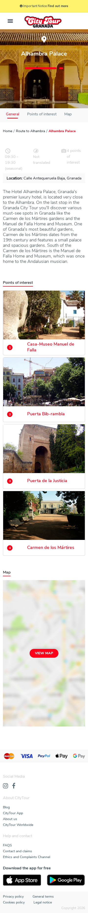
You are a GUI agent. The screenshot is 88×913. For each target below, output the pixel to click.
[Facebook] (13, 786)
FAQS (7, 845)
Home (7, 131)
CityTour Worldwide (18, 825)
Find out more (58, 6)
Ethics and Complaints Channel (26, 857)
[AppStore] (22, 880)
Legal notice (42, 902)
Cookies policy (14, 902)
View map (44, 653)
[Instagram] (5, 786)
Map (68, 114)
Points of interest (41, 114)
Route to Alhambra (30, 131)
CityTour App (13, 813)
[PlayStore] (66, 880)
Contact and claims (17, 851)
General (12, 114)
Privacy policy (13, 896)
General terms (43, 896)
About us (10, 819)
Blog (6, 807)
